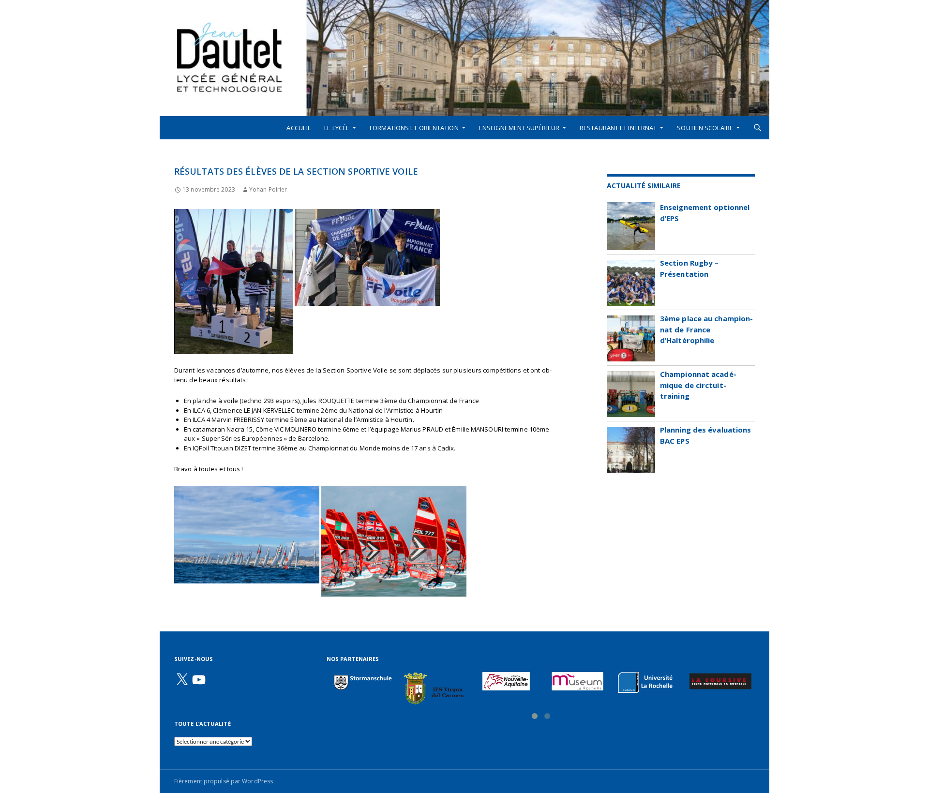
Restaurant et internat (618, 127)
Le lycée (336, 127)
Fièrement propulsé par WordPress (223, 781)
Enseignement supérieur (519, 127)
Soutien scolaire (705, 127)
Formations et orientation (414, 127)
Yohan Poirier (268, 189)
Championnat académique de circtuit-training (698, 385)
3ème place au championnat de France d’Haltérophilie (706, 329)
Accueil (298, 127)
